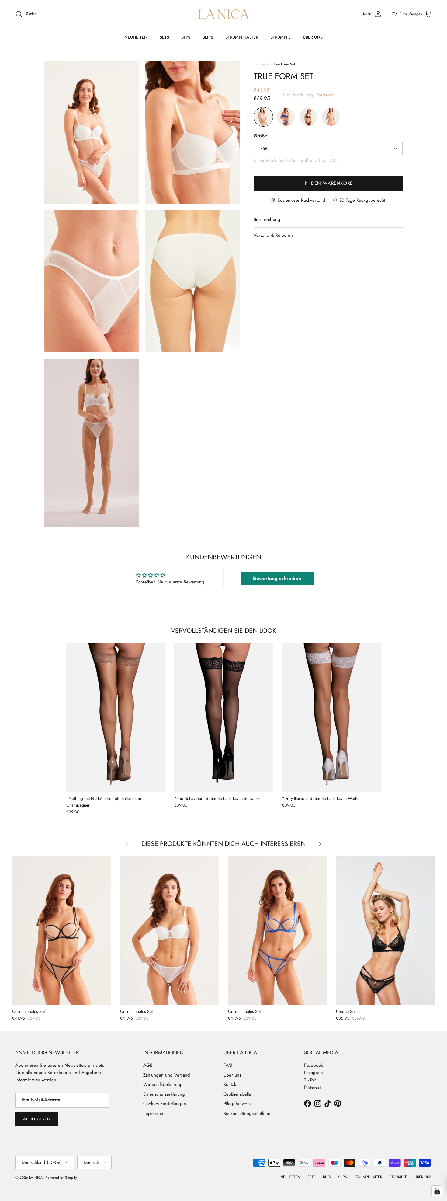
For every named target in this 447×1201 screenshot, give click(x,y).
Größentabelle (237, 1094)
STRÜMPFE (280, 37)
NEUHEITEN (135, 37)
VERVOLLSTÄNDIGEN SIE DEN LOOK (223, 630)
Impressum (154, 1113)
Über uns (232, 1075)
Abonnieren (36, 1119)
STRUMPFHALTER (241, 37)
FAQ (228, 1065)
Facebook (313, 1065)
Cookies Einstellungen (164, 1103)
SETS (164, 37)
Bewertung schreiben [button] (277, 578)
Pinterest (312, 1087)
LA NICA (36, 1177)
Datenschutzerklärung (164, 1094)
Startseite (261, 64)
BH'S (185, 37)
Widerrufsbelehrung (163, 1084)
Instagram (313, 1072)
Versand (325, 95)
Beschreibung (267, 219)
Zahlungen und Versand (166, 1075)
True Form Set (284, 64)
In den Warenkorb (328, 183)
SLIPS (208, 37)
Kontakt (230, 1084)
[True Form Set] (263, 117)
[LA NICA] (223, 14)
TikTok (310, 1080)
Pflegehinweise (238, 1103)
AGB (147, 1065)
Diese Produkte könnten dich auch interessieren (223, 843)
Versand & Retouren (273, 235)
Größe (260, 136)
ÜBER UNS (313, 37)
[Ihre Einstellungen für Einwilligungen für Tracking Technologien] (437, 1191)
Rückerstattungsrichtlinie (247, 1113)
